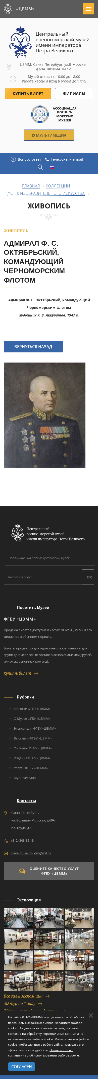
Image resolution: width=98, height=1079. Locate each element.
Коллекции (58, 186)
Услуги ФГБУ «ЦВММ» (31, 768)
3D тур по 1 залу (21, 1003)
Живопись (49, 206)
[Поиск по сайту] (40, 167)
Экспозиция (29, 900)
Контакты (26, 801)
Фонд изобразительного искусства (46, 193)
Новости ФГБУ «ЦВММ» (32, 708)
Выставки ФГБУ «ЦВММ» (33, 738)
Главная (31, 186)
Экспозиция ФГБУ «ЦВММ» (35, 728)
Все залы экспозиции (24, 996)
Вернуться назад (33, 346)
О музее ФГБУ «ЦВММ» (32, 718)
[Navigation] (88, 8)
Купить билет (19, 673)
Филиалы (74, 93)
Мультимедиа (50, 135)
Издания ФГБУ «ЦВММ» (32, 758)
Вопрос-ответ (29, 159)
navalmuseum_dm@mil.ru (31, 853)
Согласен (21, 1066)
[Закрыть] (91, 1015)
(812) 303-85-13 (22, 840)
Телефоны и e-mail (67, 159)
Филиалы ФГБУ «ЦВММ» (33, 748)
